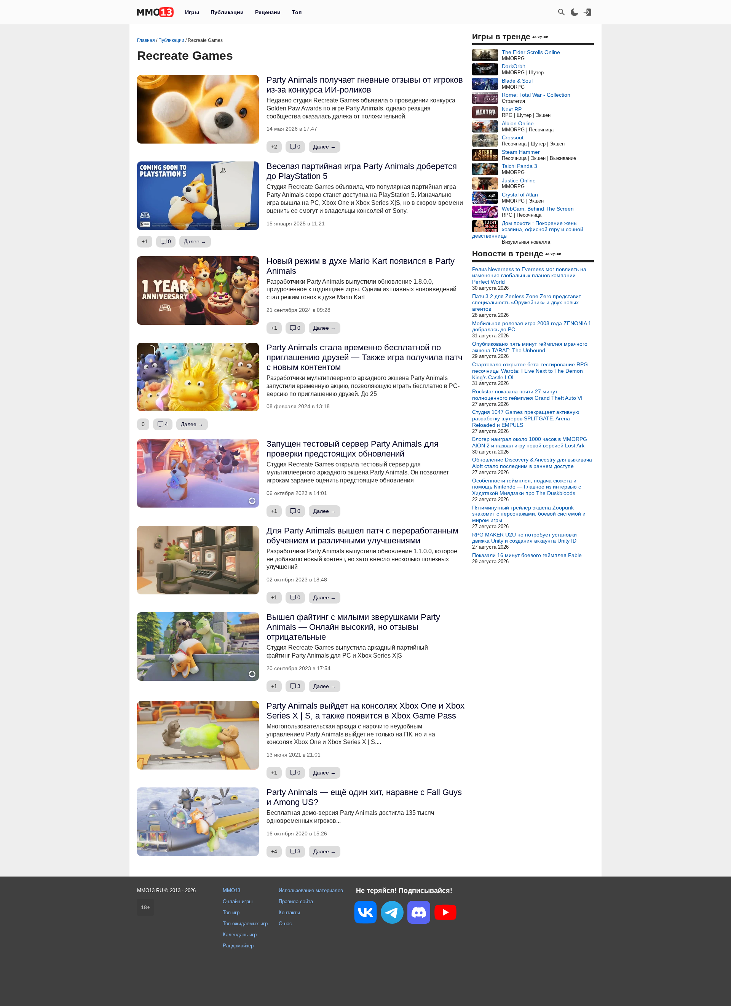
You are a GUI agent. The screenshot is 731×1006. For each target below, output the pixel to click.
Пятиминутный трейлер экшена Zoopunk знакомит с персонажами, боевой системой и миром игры (529, 514)
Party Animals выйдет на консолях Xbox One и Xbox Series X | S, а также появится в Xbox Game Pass (365, 710)
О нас (285, 923)
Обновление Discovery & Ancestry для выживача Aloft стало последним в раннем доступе (532, 463)
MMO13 (231, 890)
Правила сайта (296, 901)
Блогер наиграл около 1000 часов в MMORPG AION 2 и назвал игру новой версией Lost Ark (529, 442)
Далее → (324, 147)
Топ (297, 12)
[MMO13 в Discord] (418, 914)
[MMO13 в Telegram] (392, 914)
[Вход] (587, 12)
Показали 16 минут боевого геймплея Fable (527, 555)
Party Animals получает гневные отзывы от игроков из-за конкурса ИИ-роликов (365, 84)
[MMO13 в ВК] (365, 913)
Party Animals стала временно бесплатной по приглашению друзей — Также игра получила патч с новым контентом (364, 357)
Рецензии (268, 12)
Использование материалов (311, 890)
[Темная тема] (574, 12)
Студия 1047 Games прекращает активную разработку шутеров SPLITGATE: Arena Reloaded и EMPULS (525, 418)
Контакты (289, 912)
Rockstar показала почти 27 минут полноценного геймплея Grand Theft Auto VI (527, 394)
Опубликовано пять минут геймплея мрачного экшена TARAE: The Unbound (529, 347)
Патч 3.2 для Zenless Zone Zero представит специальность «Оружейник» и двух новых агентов (526, 302)
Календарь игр (240, 934)
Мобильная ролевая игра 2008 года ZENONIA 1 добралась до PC (531, 326)
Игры (192, 12)
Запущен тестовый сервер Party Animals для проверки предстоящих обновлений (353, 448)
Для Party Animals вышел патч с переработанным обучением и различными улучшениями (362, 535)
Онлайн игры (237, 901)
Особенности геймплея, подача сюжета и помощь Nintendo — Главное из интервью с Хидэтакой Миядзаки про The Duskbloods (526, 487)
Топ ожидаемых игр (245, 923)
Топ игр (231, 912)
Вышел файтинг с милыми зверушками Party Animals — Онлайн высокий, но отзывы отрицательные (353, 627)
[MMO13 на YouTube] (445, 914)
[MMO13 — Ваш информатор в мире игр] (155, 12)
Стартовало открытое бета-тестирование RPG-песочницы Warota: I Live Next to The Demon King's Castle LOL (531, 370)
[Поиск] (562, 12)
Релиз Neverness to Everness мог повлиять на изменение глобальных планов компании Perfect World (529, 275)
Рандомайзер (238, 946)
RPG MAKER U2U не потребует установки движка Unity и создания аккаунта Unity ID (524, 538)
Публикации (227, 12)
